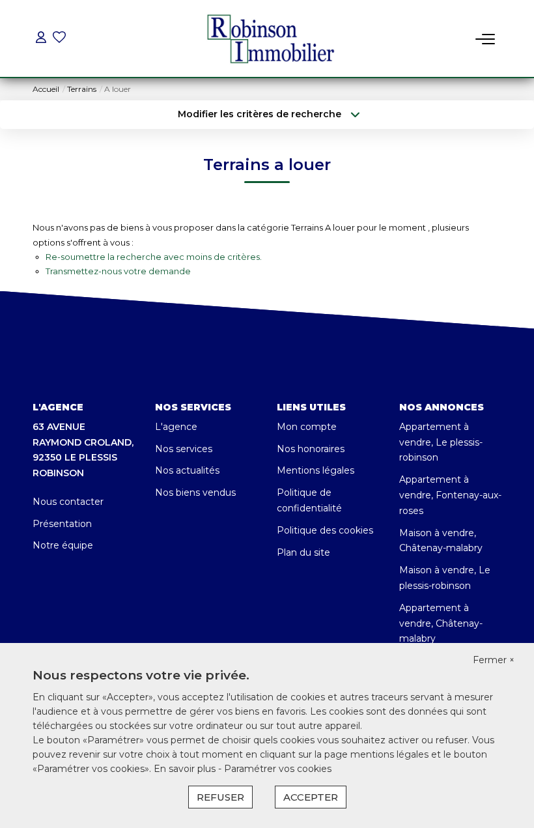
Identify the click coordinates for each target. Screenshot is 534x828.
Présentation (62, 524)
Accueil (46, 89)
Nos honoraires (310, 449)
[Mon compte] (41, 39)
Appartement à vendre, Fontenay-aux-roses (450, 495)
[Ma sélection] (59, 39)
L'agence (176, 427)
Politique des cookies (325, 530)
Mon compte (307, 427)
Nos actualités (187, 470)
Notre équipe (63, 545)
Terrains (81, 89)
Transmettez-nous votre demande (118, 271)
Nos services (183, 449)
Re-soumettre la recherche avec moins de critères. (154, 256)
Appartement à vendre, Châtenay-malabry (441, 623)
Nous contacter (68, 501)
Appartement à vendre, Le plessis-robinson (441, 442)
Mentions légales (315, 470)
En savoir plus (186, 769)
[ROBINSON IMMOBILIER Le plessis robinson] (271, 39)
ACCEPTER (310, 797)
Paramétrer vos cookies (277, 769)
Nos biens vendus (195, 492)
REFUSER (220, 797)
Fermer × (493, 660)
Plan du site (303, 552)
